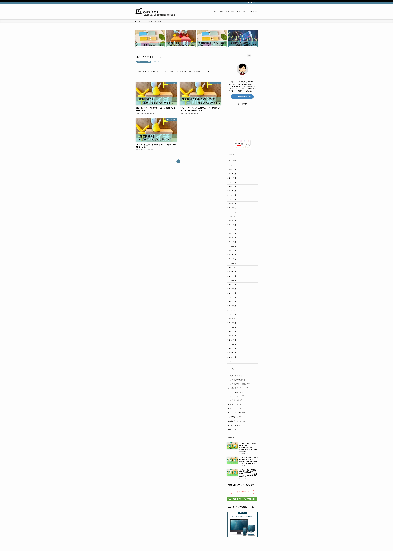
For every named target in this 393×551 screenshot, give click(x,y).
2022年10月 (233, 319)
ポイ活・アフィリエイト (144, 61)
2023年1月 (232, 306)
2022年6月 (232, 336)
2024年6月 (232, 233)
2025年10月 (233, 165)
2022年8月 (232, 327)
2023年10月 (233, 267)
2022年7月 (232, 331)
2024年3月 (232, 246)
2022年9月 (232, 323)
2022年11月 (233, 314)
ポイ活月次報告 (236, 392)
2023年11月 (233, 263)
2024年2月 (232, 250)
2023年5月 (232, 289)
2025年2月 (232, 199)
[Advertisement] (242, 123)
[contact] (254, 3)
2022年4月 (232, 344)
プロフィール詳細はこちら (242, 96)
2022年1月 (232, 357)
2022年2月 (232, 353)
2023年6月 (232, 284)
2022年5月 (232, 340)
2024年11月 (233, 212)
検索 (249, 56)
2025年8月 (232, 174)
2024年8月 (232, 225)
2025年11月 (233, 161)
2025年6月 (232, 182)
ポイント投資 (235, 376)
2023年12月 (233, 259)
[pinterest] (248, 3)
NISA (232, 429)
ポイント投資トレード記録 (240, 384)
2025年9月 (232, 169)
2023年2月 (232, 301)
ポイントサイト (236, 400)
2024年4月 (232, 242)
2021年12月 (233, 361)
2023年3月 (232, 297)
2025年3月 (232, 195)
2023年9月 (232, 272)
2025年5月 (232, 186)
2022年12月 (233, 310)
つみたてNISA (235, 404)
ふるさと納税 (234, 425)
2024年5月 (232, 237)
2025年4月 (232, 191)
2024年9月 (232, 220)
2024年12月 (233, 208)
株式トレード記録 (237, 412)
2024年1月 (232, 255)
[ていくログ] (155, 12)
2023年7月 (232, 280)
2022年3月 (232, 348)
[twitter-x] (246, 3)
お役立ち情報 (235, 417)
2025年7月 (232, 178)
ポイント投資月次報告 (238, 380)
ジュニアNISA (235, 408)
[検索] (256, 3)
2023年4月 (232, 293)
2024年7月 (232, 229)
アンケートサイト (237, 396)
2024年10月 (233, 216)
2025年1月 (232, 203)
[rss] (251, 3)
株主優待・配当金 (237, 421)
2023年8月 (232, 276)
